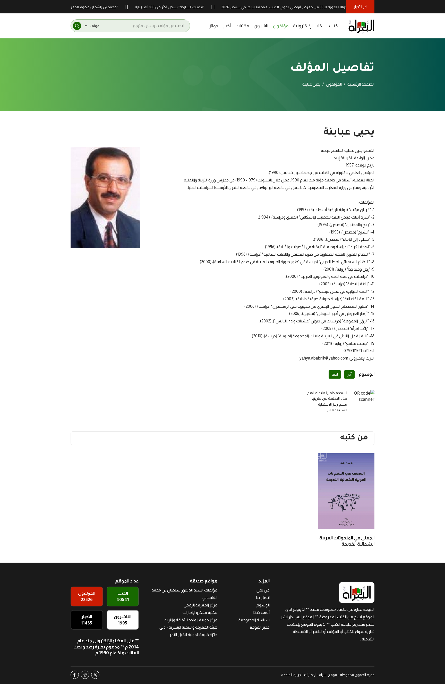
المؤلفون (334, 84)
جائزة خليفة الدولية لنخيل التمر (193, 634)
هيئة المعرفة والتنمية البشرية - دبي (188, 627)
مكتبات (242, 25)
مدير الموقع (260, 627)
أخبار (227, 25)
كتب (333, 25)
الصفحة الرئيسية (360, 84)
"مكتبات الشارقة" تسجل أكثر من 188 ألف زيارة (183, 7)
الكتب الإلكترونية (308, 25)
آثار (349, 374)
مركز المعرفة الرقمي (200, 605)
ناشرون (261, 25)
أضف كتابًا (261, 612)
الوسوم (263, 605)
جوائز (213, 25)
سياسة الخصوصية (254, 620)
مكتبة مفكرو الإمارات (200, 612)
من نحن (263, 590)
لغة (335, 374)
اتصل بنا (263, 597)
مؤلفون (280, 25)
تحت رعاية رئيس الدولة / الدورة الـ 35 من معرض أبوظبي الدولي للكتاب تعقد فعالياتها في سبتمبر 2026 (311, 7)
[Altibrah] (361, 25)
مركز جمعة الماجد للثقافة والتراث (190, 620)
